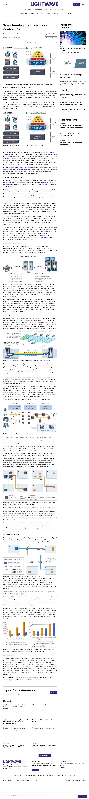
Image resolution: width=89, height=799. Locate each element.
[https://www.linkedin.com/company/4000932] (63, 767)
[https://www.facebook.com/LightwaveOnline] (61, 767)
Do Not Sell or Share (17, 780)
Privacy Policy (26, 780)
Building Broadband (65, 13)
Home (61, 46)
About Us (5, 780)
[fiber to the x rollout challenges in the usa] (73, 38)
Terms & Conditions (34, 780)
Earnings (47, 13)
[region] (44, 796)
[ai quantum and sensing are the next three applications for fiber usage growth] (73, 63)
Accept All (82, 796)
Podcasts (55, 13)
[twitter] (30, 42)
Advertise (10, 780)
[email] (35, 42)
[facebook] (25, 42)
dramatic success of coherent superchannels (16, 169)
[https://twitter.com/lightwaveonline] (65, 767)
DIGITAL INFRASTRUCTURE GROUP (64, 775)
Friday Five (40, 13)
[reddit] (32, 42)
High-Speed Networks (9, 21)
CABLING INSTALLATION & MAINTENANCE (46, 775)
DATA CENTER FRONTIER (29, 775)
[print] (56, 42)
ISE (74, 775)
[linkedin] (27, 42)
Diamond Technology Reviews (26, 13)
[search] (7, 4)
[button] (4, 4)
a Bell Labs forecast (42, 237)
